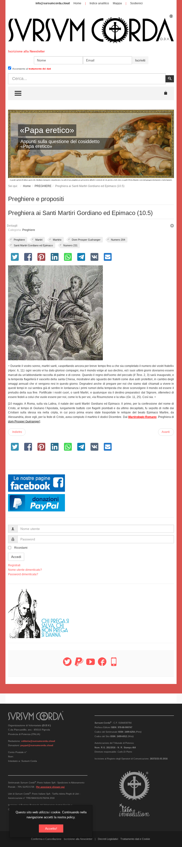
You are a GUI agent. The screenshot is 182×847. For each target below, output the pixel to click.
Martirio (57, 239)
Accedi (16, 557)
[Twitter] (67, 664)
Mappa (117, 3)
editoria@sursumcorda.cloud (38, 741)
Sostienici (136, 3)
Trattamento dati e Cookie (135, 839)
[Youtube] (90, 664)
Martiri (38, 239)
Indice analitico (99, 3)
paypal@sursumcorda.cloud (36, 745)
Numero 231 (70, 245)
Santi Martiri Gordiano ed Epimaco (33, 245)
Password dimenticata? (23, 574)
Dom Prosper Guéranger (86, 239)
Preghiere (28, 230)
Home (77, 3)
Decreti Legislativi (108, 839)
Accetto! (51, 828)
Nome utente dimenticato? (25, 569)
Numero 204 (118, 239)
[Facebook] (102, 664)
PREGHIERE (43, 186)
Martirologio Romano (142, 417)
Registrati (14, 565)
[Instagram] (113, 664)
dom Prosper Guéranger (23, 421)
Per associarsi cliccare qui (50, 787)
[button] (172, 226)
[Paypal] (79, 664)
